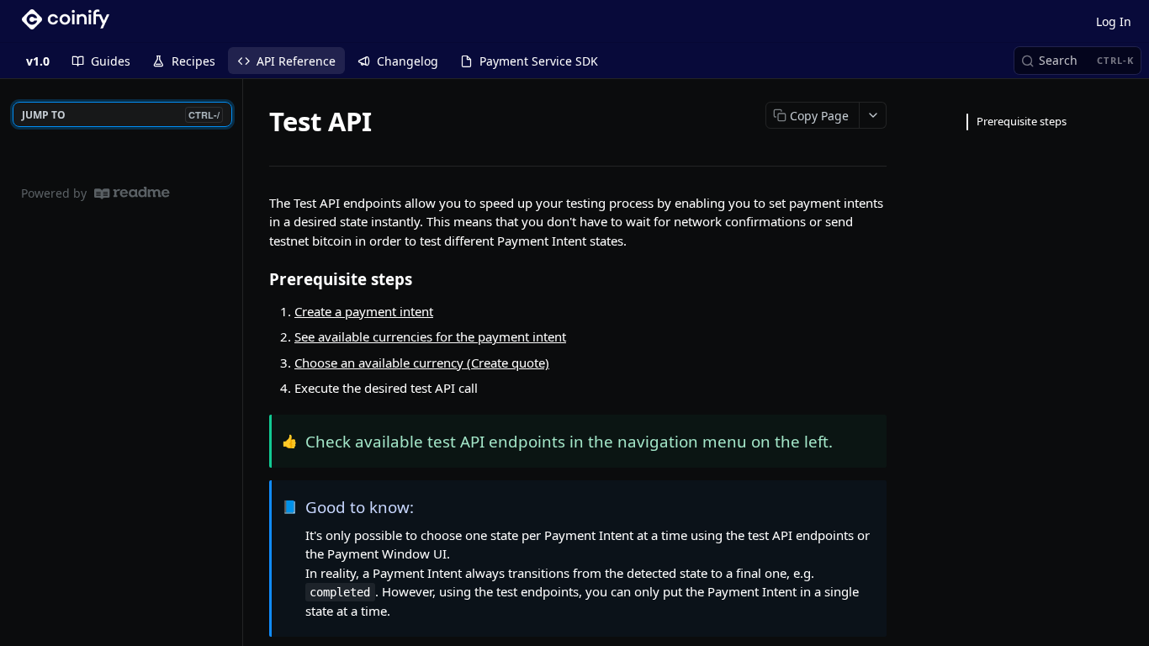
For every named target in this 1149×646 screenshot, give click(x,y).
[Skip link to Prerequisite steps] (258, 279)
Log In (1113, 21)
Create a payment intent (363, 311)
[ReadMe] (132, 193)
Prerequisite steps (1022, 121)
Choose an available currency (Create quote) (421, 362)
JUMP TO (121, 115)
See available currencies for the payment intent (430, 336)
